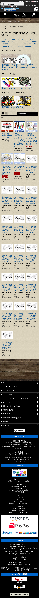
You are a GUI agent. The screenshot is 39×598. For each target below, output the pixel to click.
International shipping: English (28, 1)
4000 (14, 46)
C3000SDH (22, 44)
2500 (20, 42)
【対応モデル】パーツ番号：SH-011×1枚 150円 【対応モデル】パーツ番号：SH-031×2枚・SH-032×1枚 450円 (19, 67)
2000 (3, 42)
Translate (14, 6)
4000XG (28, 46)
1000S (4, 39)
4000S (20, 46)
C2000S (20, 39)
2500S (26, 42)
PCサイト (20, 430)
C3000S (13, 44)
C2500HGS (12, 42)
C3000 (5, 44)
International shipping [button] (20, 594)
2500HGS (34, 42)
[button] (24, 14)
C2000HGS (29, 39)
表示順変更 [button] (23, 113)
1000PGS (11, 39)
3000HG (6, 46)
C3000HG (32, 44)
